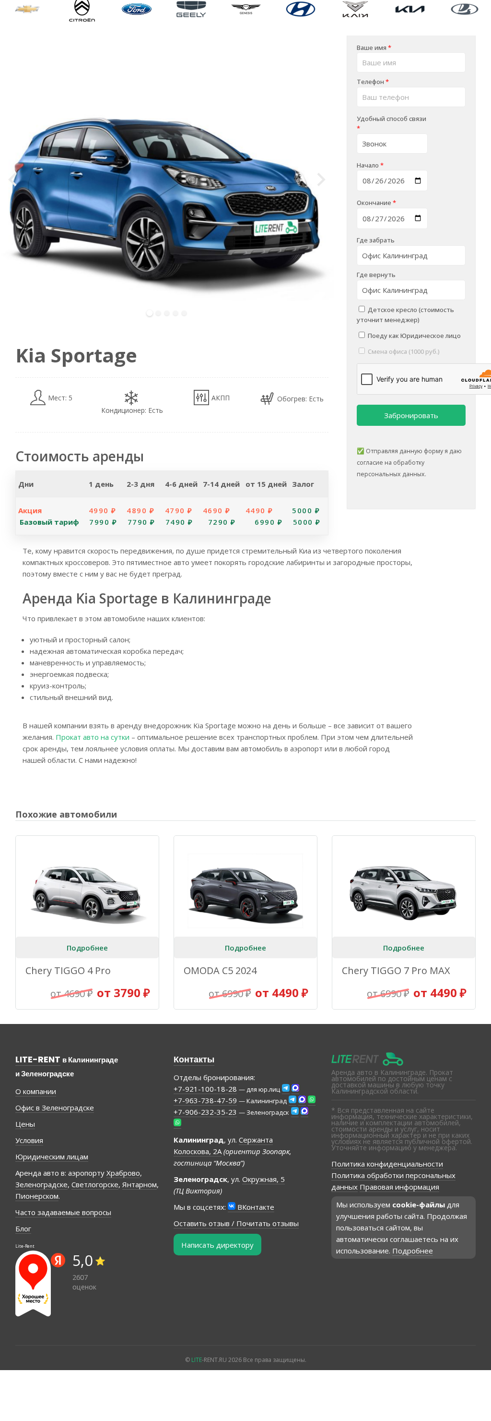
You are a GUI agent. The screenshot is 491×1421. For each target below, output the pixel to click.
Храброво (123, 1173)
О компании (35, 1091)
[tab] (150, 313)
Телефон (373, 81)
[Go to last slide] (13, 179)
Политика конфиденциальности (387, 1163)
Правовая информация (399, 1187)
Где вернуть (376, 274)
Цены (25, 1124)
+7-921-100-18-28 (205, 1089)
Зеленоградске (41, 1184)
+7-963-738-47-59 (205, 1100)
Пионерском (36, 1196)
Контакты (194, 1059)
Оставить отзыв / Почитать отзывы (236, 1223)
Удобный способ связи (391, 123)
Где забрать (376, 240)
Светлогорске (94, 1184)
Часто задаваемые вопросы (63, 1212)
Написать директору (217, 1245)
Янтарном (139, 1184)
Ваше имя (374, 47)
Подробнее (87, 947)
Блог (23, 1228)
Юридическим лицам (51, 1156)
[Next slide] (320, 179)
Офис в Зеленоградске (54, 1107)
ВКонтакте (254, 1207)
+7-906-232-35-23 (205, 1112)
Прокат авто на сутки (92, 737)
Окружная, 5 (263, 1179)
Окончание (376, 202)
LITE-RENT (37, 1059)
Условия (29, 1140)
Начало (370, 165)
